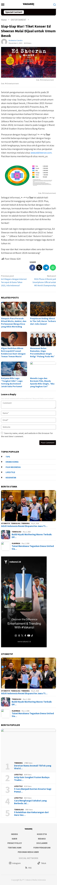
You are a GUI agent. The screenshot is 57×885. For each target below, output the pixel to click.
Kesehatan (11, 477)
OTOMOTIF (5, 523)
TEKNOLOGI (15, 523)
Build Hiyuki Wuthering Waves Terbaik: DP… (32, 536)
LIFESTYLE (18, 775)
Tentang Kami (14, 847)
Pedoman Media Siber (28, 852)
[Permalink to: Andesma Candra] (4, 41)
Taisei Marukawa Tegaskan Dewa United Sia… (33, 547)
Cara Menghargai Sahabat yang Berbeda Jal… (30, 802)
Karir (14, 838)
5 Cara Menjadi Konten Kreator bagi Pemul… (32, 790)
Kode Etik (42, 834)
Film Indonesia (13, 467)
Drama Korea (12, 462)
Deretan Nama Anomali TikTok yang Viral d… (32, 767)
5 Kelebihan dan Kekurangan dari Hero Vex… (31, 813)
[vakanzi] (28, 4)
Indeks (14, 834)
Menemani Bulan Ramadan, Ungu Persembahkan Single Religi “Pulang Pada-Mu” (42, 352)
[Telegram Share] (46, 268)
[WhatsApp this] (53, 268)
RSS (29, 868)
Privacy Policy (14, 843)
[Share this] (32, 268)
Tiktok (43, 863)
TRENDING (25, 523)
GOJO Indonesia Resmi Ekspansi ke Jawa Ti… (24, 526)
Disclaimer (41, 843)
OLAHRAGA (16, 543)
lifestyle (10, 472)
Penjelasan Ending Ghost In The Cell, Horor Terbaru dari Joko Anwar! (43, 321)
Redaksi (42, 838)
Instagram (16, 863)
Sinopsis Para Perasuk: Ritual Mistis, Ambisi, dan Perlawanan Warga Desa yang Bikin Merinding (13, 322)
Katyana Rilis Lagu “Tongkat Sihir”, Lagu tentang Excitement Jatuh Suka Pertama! (11, 382)
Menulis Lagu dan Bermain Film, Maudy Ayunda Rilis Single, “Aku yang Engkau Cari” (42, 382)
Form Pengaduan (41, 847)
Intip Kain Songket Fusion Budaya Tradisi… (31, 778)
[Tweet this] (39, 268)
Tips (8, 456)
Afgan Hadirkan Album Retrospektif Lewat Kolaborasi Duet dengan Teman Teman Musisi (13, 352)
